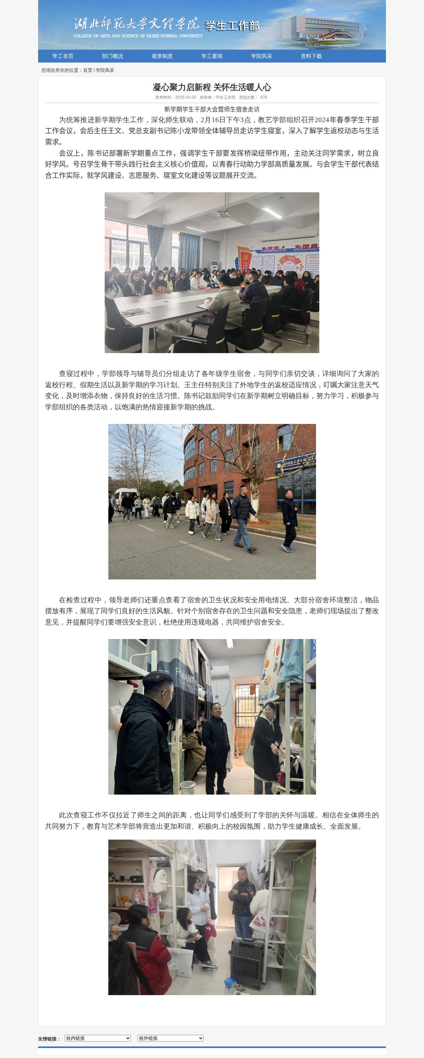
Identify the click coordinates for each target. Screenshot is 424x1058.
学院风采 (105, 70)
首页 (87, 70)
